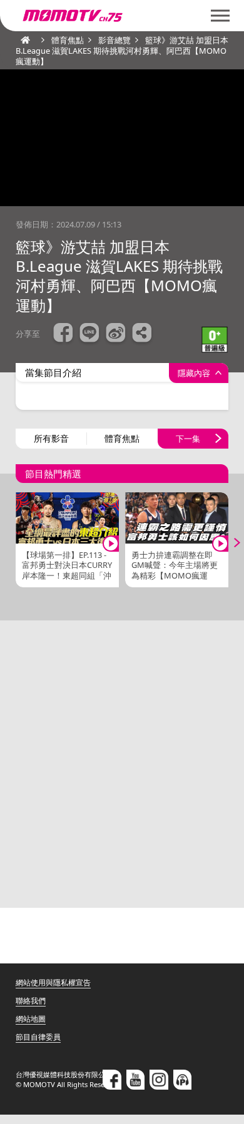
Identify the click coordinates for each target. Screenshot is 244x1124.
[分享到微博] (116, 334)
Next (228, 542)
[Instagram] (159, 1080)
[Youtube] (135, 1080)
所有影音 (51, 438)
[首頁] (22, 40)
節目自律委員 (38, 1037)
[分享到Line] (89, 334)
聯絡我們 (31, 1000)
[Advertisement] (122, 764)
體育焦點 (122, 438)
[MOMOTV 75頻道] (117, 15)
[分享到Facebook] (63, 334)
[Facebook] (112, 1080)
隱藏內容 (194, 373)
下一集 (188, 438)
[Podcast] (182, 1080)
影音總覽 (114, 40)
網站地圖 (31, 1018)
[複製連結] (142, 334)
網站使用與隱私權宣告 (53, 982)
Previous (15, 542)
